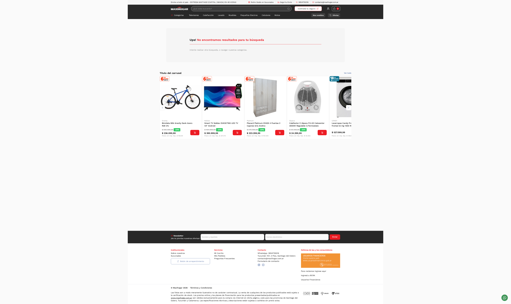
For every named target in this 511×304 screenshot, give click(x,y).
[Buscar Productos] (288, 8)
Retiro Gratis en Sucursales (262, 2)
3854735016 (303, 2)
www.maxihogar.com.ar (181, 298)
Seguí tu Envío (286, 2)
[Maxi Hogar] (179, 8)
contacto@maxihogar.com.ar (326, 2)
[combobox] (241, 8)
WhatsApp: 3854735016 (268, 253)
